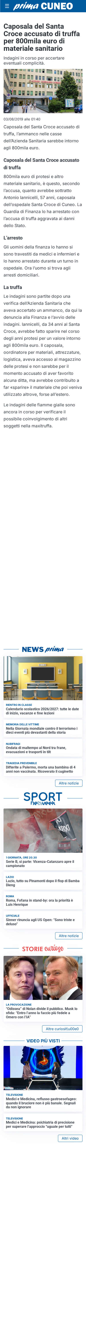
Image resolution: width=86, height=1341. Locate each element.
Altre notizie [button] (69, 783)
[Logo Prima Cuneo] (43, 6)
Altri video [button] (70, 1138)
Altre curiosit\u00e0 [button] (62, 1029)
